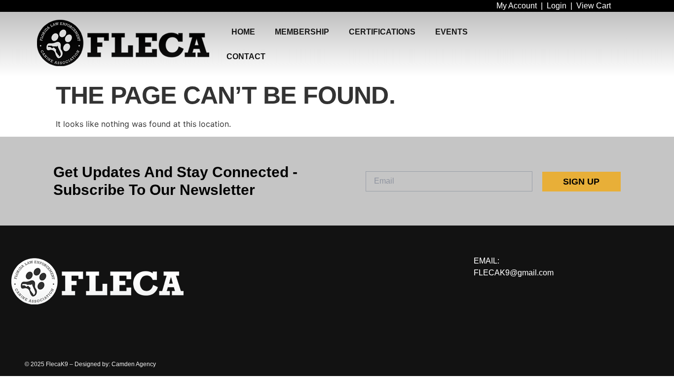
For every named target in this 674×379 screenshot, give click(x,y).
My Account (516, 5)
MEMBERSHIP (302, 32)
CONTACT (245, 56)
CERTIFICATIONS (382, 32)
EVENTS (451, 32)
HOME (243, 32)
